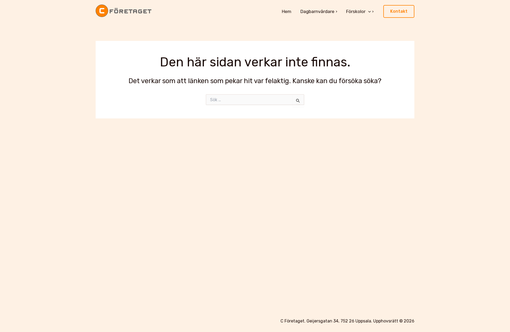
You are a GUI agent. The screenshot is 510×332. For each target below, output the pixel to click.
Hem (286, 11)
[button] (368, 11)
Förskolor (356, 11)
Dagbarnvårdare (317, 11)
